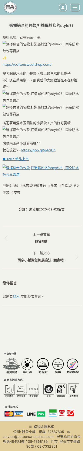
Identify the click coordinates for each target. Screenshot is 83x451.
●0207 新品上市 (16, 159)
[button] (10, 69)
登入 (16, 296)
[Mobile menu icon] (75, 7)
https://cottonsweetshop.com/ (27, 64)
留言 (61, 209)
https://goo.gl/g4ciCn (38, 150)
